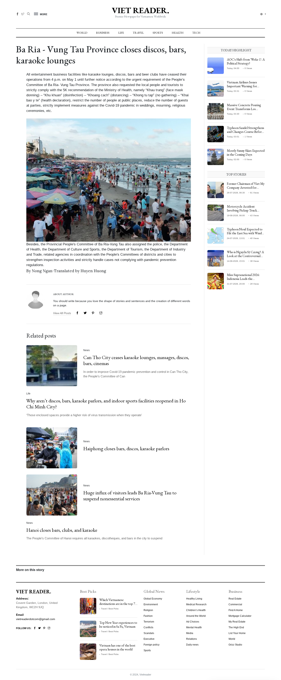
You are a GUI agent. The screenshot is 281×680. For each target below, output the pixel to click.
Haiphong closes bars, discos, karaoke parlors (126, 448)
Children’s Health (196, 610)
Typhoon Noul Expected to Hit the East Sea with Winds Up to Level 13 (245, 233)
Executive (149, 639)
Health (177, 32)
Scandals (149, 633)
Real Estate (235, 598)
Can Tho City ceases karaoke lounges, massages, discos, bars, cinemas (136, 360)
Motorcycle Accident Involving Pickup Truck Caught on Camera (242, 210)
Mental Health (194, 627)
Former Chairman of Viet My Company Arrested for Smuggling (246, 187)
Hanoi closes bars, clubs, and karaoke (61, 530)
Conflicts (148, 627)
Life (121, 32)
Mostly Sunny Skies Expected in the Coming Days (246, 152)
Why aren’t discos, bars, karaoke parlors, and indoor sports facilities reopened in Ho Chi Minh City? (106, 403)
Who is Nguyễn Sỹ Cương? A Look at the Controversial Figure (245, 256)
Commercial (235, 604)
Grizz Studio (235, 644)
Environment (151, 604)
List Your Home (237, 633)
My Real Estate (237, 621)
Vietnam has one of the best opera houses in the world (117, 647)
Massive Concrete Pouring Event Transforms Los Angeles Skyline (244, 109)
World (82, 32)
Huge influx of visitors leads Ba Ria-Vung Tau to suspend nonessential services (129, 496)
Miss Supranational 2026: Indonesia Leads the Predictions (243, 279)
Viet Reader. (140, 10)
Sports (158, 32)
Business (102, 32)
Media (189, 633)
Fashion (148, 616)
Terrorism (149, 621)
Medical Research (196, 604)
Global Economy (153, 598)
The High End (236, 627)
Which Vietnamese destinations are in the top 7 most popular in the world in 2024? (117, 606)
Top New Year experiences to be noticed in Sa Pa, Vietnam (118, 624)
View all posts (62, 313)
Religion (148, 610)
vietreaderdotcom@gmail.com (35, 619)
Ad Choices (192, 621)
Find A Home (236, 610)
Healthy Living (194, 598)
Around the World (196, 616)
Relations (191, 639)
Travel (138, 32)
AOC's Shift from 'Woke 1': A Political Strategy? (246, 61)
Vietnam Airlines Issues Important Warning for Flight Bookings (242, 86)
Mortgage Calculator (240, 616)
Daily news (192, 644)
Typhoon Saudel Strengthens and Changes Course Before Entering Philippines (245, 132)
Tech (196, 32)
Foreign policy (151, 644)
